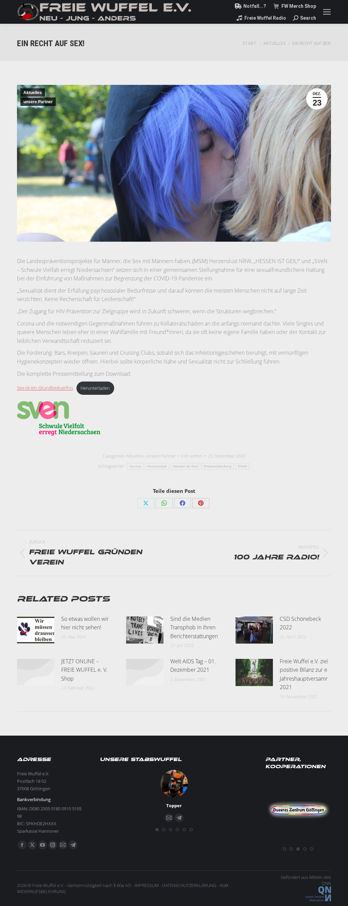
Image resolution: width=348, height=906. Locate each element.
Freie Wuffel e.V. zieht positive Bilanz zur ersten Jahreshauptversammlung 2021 (310, 674)
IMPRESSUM (147, 885)
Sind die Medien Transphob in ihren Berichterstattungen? (195, 627)
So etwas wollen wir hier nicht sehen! (85, 623)
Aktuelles (32, 92)
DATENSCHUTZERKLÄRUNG (189, 885)
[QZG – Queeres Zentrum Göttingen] (298, 841)
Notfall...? (254, 6)
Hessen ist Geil (185, 466)
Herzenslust (157, 466)
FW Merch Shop (298, 6)
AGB (224, 885)
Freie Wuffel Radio (265, 18)
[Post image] (35, 630)
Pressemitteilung (217, 466)
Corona (135, 466)
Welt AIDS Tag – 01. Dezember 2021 (193, 666)
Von (192, 456)
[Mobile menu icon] (327, 12)
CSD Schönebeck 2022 (300, 623)
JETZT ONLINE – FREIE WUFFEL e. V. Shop (84, 670)
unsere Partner (38, 101)
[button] (157, 829)
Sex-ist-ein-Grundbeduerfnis (45, 388)
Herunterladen (95, 388)
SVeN (242, 466)
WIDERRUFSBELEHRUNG (41, 891)
